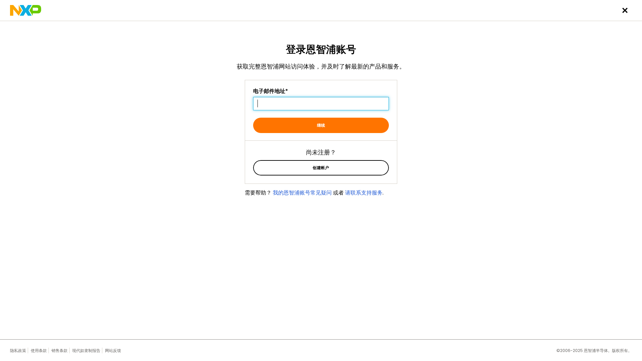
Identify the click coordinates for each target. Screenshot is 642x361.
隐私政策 (18, 350)
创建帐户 (321, 167)
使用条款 (39, 350)
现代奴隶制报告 (86, 350)
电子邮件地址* (270, 91)
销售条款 (59, 350)
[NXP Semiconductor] (25, 10)
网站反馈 (113, 350)
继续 (321, 125)
